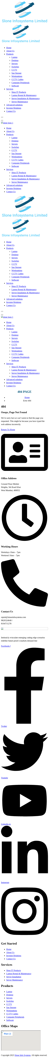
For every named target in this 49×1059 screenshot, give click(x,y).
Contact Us (11, 111)
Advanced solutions (14, 105)
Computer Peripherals (20, 82)
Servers (14, 63)
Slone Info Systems (23, 1055)
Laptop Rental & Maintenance (23, 95)
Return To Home (8, 429)
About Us (10, 51)
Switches (15, 67)
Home (8, 48)
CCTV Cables (17, 79)
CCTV (14, 70)
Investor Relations (13, 108)
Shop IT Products (18, 92)
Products (9, 54)
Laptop (14, 57)
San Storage (16, 73)
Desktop (14, 60)
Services (9, 89)
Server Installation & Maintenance (25, 98)
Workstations (16, 76)
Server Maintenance (19, 102)
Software (15, 86)
